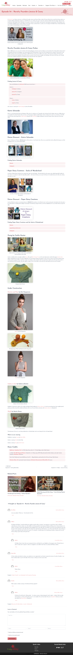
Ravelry (11, 163)
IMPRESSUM (36, 653)
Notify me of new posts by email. (14, 635)
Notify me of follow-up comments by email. (16, 632)
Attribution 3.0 (17, 454)
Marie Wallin (22, 437)
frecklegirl (14, 88)
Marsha (12, 580)
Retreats (25, 5)
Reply (13, 515)
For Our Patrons (62, 5)
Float (16, 377)
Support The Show (50, 5)
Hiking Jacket (23, 598)
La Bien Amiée (23, 116)
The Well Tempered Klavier (19, 452)
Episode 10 (53, 596)
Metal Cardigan (21, 106)
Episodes (19, 5)
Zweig (16, 442)
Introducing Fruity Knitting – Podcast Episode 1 (19, 493)
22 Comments (10, 495)
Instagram (12, 166)
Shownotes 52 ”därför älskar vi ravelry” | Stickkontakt (22, 604)
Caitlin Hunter (21, 442)
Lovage (17, 437)
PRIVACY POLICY (43, 653)
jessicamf (14, 94)
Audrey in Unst (12, 383)
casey (13, 100)
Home (14, 5)
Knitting (17, 495)
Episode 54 (11, 19)
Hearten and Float (13, 292)
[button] (66, 4)
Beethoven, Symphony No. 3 (16, 450)
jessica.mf (14, 91)
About (70, 5)
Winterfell (34, 116)
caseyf (13, 102)
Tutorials (40, 5)
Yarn (29, 5)
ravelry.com (21, 84)
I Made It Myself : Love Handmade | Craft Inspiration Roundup (24, 575)
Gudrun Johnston (41, 406)
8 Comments (39, 495)
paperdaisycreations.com (15, 228)
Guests (33, 5)
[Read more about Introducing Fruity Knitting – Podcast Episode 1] (22, 483)
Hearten (16, 331)
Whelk (9, 411)
